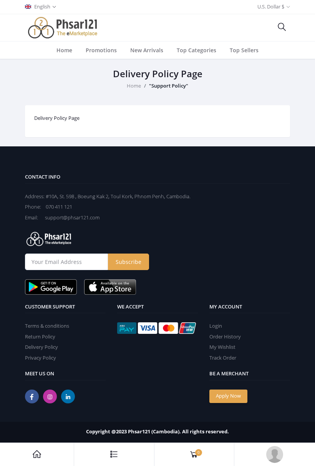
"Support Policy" (168, 85)
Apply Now (228, 395)
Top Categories (196, 50)
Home (64, 50)
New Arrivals (146, 50)
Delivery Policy (41, 346)
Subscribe (128, 261)
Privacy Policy (40, 357)
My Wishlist (222, 346)
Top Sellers (244, 50)
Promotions (101, 50)
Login (215, 325)
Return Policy (40, 336)
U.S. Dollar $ (270, 6)
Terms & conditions (47, 325)
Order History (225, 336)
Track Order (222, 357)
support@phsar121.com (69, 217)
